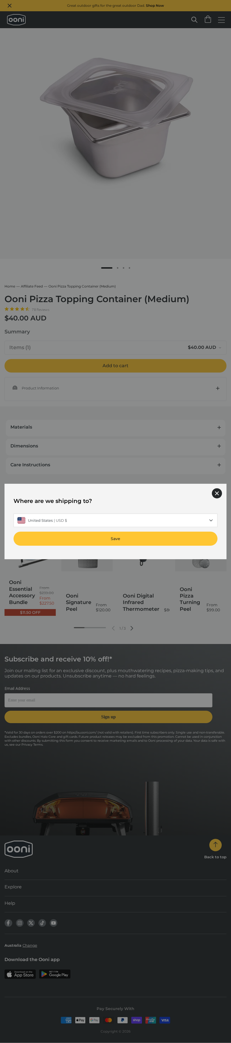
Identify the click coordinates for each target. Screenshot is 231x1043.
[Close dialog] (217, 493)
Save (115, 538)
